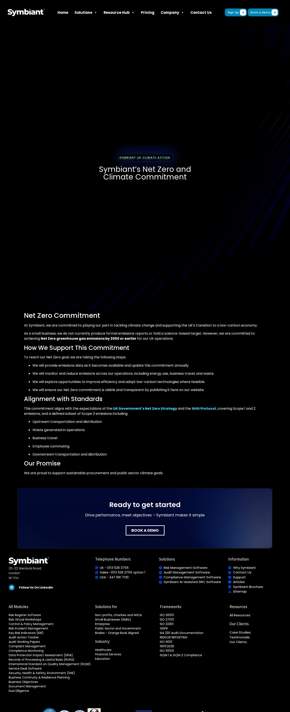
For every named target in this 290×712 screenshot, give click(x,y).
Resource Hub (117, 12)
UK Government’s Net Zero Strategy (144, 408)
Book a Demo (260, 12)
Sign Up (233, 12)
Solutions (83, 12)
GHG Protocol (204, 408)
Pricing (147, 12)
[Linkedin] (12, 587)
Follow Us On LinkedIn (36, 587)
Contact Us (201, 12)
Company (170, 12)
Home (63, 12)
